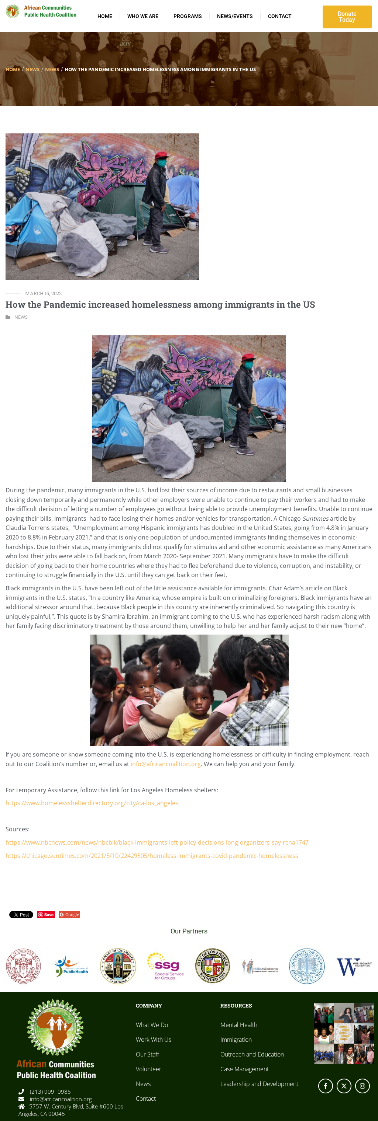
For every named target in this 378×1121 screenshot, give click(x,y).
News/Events (235, 16)
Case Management (244, 1069)
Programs (187, 16)
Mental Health (238, 1025)
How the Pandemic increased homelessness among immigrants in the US (160, 304)
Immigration (236, 1040)
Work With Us (153, 1040)
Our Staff (147, 1054)
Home (104, 16)
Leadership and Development (259, 1084)
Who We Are (142, 16)
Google (72, 914)
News (32, 69)
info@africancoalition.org (60, 1099)
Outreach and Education (252, 1054)
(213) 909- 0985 (49, 1091)
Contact (280, 16)
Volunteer (148, 1069)
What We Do (152, 1025)
